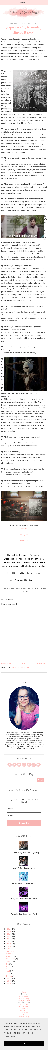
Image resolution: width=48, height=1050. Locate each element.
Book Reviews (24, 996)
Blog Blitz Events (24, 1006)
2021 (9, 941)
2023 (9, 936)
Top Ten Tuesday (24, 1000)
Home (24, 664)
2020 (9, 944)
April (8, 971)
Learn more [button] (10, 1036)
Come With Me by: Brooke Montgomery (24, 853)
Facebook (24, 540)
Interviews (24, 1012)
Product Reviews (24, 998)
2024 (9, 934)
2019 (9, 946)
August (9, 961)
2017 (9, 979)
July (7, 964)
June (8, 966)
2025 (9, 931)
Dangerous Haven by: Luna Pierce (24, 899)
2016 (9, 981)
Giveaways (24, 1008)
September (10, 959)
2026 (9, 929)
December (10, 951)
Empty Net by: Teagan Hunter (24, 868)
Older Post (42, 664)
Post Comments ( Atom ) (21, 667)
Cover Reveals (24, 1004)
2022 (9, 939)
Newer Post (6, 664)
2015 (9, 984)
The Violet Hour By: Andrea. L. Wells (24, 914)
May (8, 969)
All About (24, 1015)
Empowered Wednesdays (21, 589)
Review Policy (24, 1017)
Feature (25, 592)
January (9, 976)
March (8, 974)
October (9, 956)
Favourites (40, 589)
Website (24, 529)
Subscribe (24, 823)
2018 (9, 949)
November (10, 954)
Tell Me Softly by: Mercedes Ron (24, 883)
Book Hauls (24, 1010)
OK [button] (24, 1043)
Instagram (24, 535)
